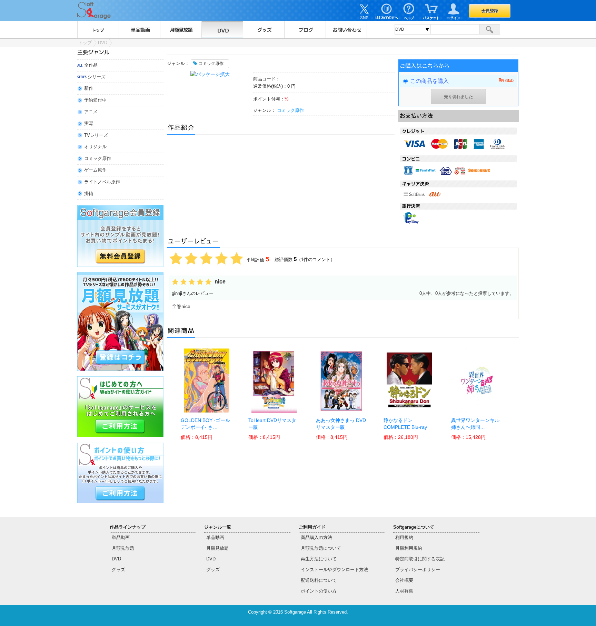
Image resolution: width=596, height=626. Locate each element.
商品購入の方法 (316, 537)
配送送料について (319, 580)
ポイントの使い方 (319, 591)
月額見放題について (321, 548)
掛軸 (88, 193)
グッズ (263, 29)
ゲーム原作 (95, 170)
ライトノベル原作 (102, 181)
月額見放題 (180, 29)
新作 (88, 88)
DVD (222, 29)
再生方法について (319, 558)
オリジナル (95, 146)
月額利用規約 (408, 548)
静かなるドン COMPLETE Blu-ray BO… (405, 427)
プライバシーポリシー (417, 569)
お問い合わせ (346, 29)
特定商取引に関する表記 (420, 558)
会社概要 (404, 580)
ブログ (305, 29)
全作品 (91, 65)
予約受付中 (95, 100)
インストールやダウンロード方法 (334, 569)
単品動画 (139, 29)
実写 (88, 123)
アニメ (91, 111)
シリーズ (97, 76)
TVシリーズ (96, 135)
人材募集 (404, 591)
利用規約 (404, 537)
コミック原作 (97, 158)
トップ (98, 29)
